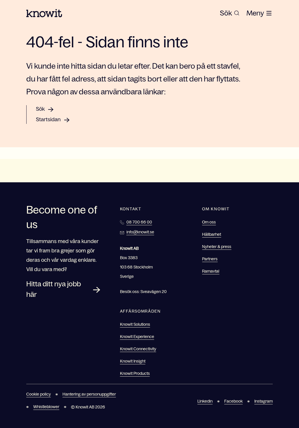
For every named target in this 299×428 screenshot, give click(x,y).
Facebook (233, 401)
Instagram (263, 401)
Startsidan (48, 119)
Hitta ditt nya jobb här (53, 289)
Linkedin (205, 401)
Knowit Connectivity (138, 348)
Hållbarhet (211, 234)
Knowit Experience (137, 336)
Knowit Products (135, 373)
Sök (40, 109)
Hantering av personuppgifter (89, 394)
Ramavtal (210, 271)
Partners (210, 259)
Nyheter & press (216, 246)
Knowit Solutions (135, 324)
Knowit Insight (132, 361)
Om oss (209, 222)
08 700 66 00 (139, 222)
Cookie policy (38, 394)
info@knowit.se (140, 232)
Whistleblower (46, 406)
